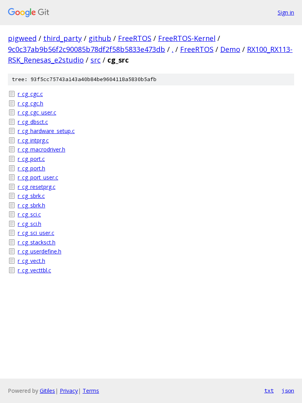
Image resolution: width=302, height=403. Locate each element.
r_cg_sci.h (29, 223)
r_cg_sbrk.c (31, 196)
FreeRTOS (134, 38)
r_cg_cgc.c (30, 94)
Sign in (286, 12)
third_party (62, 38)
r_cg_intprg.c (33, 140)
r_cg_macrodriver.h (41, 149)
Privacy (69, 390)
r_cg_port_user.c (38, 177)
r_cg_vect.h (31, 260)
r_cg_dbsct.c (33, 122)
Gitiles (47, 390)
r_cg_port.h (31, 168)
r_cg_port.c (31, 159)
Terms (91, 390)
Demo (230, 49)
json (288, 390)
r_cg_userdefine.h (39, 251)
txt (269, 390)
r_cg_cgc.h (30, 103)
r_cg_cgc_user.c (37, 112)
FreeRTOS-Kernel (186, 38)
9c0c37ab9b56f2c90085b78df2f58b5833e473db (86, 49)
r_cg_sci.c (29, 214)
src (95, 60)
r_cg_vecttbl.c (34, 270)
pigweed (22, 38)
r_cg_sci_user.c (36, 233)
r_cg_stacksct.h (36, 242)
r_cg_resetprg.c (36, 186)
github (99, 38)
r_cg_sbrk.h (31, 205)
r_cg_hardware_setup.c (46, 131)
